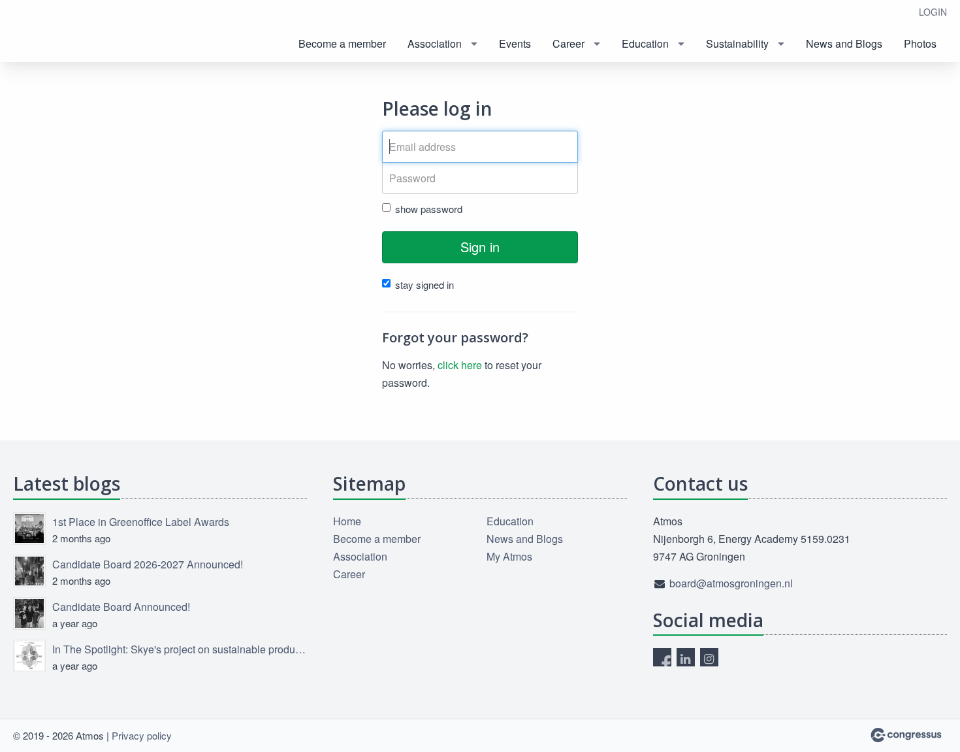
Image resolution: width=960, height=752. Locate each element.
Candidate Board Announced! (121, 606)
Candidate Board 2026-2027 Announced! (147, 564)
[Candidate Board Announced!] (29, 613)
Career (568, 43)
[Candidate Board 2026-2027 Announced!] (29, 571)
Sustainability (737, 43)
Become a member (342, 43)
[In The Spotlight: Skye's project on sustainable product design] (29, 656)
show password (428, 209)
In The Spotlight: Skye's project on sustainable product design (179, 649)
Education (645, 43)
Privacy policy (142, 735)
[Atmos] (65, 32)
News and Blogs (844, 43)
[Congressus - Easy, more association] (906, 735)
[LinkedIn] (686, 657)
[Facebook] (662, 657)
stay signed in (424, 284)
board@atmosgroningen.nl (731, 583)
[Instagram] (709, 657)
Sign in (480, 246)
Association (435, 43)
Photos (920, 43)
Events (515, 43)
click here (460, 364)
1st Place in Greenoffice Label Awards (140, 521)
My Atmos (509, 556)
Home (347, 521)
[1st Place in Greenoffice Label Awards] (29, 528)
